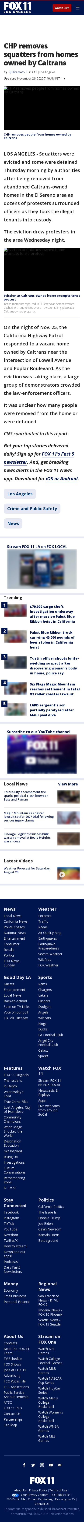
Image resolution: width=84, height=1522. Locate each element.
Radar (42, 927)
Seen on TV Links (17, 1006)
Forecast (45, 915)
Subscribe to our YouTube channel (38, 731)
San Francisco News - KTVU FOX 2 (48, 1300)
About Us (13, 1336)
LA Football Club (50, 1035)
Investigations (14, 1162)
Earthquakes (47, 938)
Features (13, 1068)
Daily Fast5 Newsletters (13, 1269)
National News (15, 932)
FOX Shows (12, 1364)
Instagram (11, 1218)
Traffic (43, 921)
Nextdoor (11, 1235)
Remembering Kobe (14, 1180)
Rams (42, 984)
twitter (33, 1465)
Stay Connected (15, 1202)
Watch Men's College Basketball (48, 1402)
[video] (68, 873)
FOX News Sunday (12, 963)
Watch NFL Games (46, 1350)
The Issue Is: (13, 1080)
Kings (42, 1023)
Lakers (43, 995)
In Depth (10, 1086)
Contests (10, 1343)
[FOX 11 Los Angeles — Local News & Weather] (17, 7)
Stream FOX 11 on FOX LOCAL (49, 1082)
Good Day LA (17, 977)
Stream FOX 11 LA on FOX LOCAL (37, 546)
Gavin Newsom (49, 1229)
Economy (11, 1290)
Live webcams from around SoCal (49, 1110)
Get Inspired (13, 1151)
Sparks (43, 1056)
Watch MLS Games (47, 1438)
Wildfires (44, 959)
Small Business (15, 1296)
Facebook (11, 1212)
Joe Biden (45, 1223)
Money (11, 1283)
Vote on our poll (16, 1012)
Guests (9, 984)
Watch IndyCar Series (49, 1390)
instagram (42, 1465)
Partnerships (13, 1419)
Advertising (12, 1375)
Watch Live (62, 8)
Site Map (10, 1425)
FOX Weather (48, 965)
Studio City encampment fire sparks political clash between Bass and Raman (26, 795)
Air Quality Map (49, 932)
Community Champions (12, 1119)
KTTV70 (10, 1188)
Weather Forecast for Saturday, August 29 (27, 870)
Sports (45, 977)
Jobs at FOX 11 (15, 1370)
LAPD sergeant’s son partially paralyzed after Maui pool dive (52, 710)
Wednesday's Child (14, 1093)
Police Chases (14, 927)
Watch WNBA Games (48, 1428)
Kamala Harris (49, 1235)
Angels (43, 1012)
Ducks (43, 1029)
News (13, 523)
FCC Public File (15, 1381)
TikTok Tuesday (16, 1018)
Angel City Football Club (48, 1042)
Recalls (9, 949)
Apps (42, 1100)
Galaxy (43, 1050)
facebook (24, 1465)
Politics (9, 955)
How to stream (15, 1246)
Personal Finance (17, 1301)
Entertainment (14, 938)
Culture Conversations (14, 1170)
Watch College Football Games (50, 1360)
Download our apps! (14, 1254)
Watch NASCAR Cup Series (50, 1380)
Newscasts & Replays (48, 1092)
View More (68, 784)
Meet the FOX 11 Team (16, 1350)
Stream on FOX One (49, 1339)
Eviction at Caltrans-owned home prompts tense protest (42, 297)
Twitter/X (11, 1240)
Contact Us (12, 1413)
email (59, 1465)
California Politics (51, 1206)
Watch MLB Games (47, 1370)
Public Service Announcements (16, 1394)
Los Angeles (47, 72)
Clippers (44, 1001)
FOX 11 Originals (16, 1075)
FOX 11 (32, 72)
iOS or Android (62, 478)
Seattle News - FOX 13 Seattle (49, 1322)
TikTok (9, 1223)
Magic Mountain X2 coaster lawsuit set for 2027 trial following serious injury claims (29, 816)
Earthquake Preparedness (48, 946)
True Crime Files (16, 1101)
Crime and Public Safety (32, 508)
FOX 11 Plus (13, 1408)
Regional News (47, 1286)
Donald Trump (49, 1218)
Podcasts (11, 1261)
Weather (47, 909)
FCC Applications (16, 1387)
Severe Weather (50, 954)
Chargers (45, 989)
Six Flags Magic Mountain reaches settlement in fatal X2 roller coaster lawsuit (55, 689)
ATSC (8, 1402)
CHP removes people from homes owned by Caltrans (37, 136)
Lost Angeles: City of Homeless (17, 1109)
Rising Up (11, 1156)
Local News (16, 784)
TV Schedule (13, 1358)
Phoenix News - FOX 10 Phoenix (50, 1312)
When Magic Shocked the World (13, 1131)
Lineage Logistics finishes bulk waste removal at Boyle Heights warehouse (27, 837)
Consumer (11, 944)
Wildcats (44, 1018)
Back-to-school (15, 1001)
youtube (51, 1465)
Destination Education (12, 1143)
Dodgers (44, 1006)
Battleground (48, 1240)
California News (16, 921)
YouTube (10, 1229)
